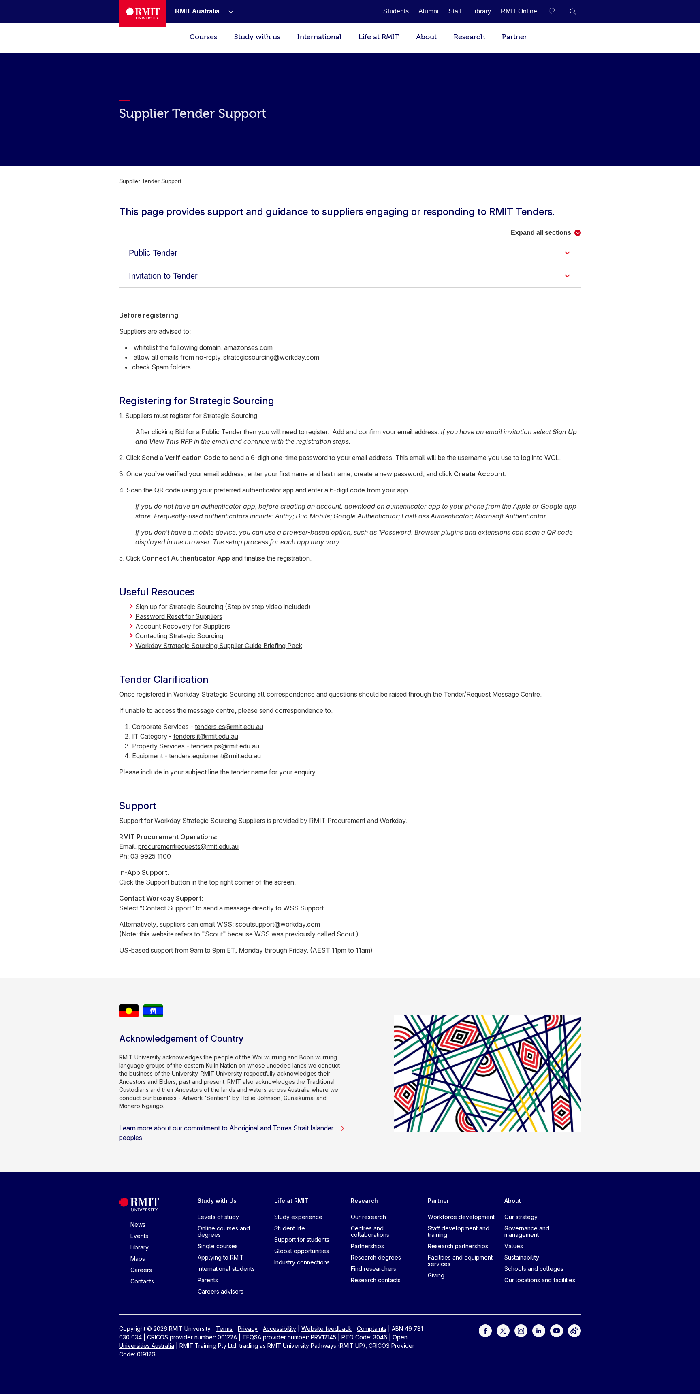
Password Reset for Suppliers (178, 616)
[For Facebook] (485, 1330)
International (319, 37)
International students (226, 1268)
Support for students (301, 1239)
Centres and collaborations (370, 1231)
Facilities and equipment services (460, 1260)
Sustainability (521, 1257)
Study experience (298, 1216)
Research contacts (376, 1280)
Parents (208, 1280)
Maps (137, 1258)
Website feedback (326, 1328)
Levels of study (218, 1216)
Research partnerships (458, 1246)
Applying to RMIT (221, 1257)
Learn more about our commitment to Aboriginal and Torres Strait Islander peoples (226, 1133)
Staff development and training (458, 1231)
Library (139, 1247)
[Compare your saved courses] (556, 11)
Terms (224, 1328)
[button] (573, 11)
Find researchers (373, 1268)
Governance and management (526, 1231)
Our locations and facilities (539, 1280)
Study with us (257, 37)
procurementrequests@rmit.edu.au (188, 846)
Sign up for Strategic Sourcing (179, 607)
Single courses (218, 1246)
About (426, 37)
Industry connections (302, 1262)
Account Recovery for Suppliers (182, 626)
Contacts (142, 1281)
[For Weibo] (574, 1330)
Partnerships (367, 1246)
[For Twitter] (503, 1330)
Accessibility (279, 1328)
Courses (203, 37)
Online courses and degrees (224, 1231)
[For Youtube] (556, 1330)
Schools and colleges (533, 1268)
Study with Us (217, 1200)
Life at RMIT (379, 37)
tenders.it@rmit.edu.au (205, 736)
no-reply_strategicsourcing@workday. (251, 357)
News (137, 1224)
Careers (141, 1269)
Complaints (371, 1328)
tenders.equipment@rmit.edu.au (215, 756)
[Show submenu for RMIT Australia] (227, 11)
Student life (289, 1228)
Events (139, 1235)
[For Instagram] (520, 1330)
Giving (436, 1275)
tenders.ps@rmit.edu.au (225, 746)
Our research (368, 1216)
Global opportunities (301, 1250)
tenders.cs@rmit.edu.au (229, 727)
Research (469, 37)
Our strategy (521, 1216)
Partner (514, 37)
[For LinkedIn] (538, 1330)
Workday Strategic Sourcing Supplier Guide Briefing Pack (218, 646)
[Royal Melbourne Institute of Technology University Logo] (142, 13)
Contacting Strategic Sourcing (179, 636)
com (312, 357)
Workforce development (461, 1216)
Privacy (248, 1328)
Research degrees (376, 1257)
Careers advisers (220, 1291)
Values (513, 1246)
